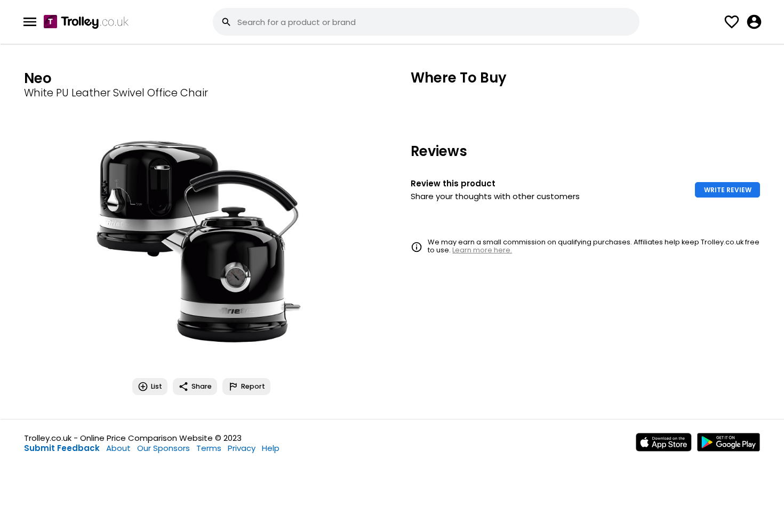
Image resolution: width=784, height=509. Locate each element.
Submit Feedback (62, 448)
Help (270, 448)
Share (201, 386)
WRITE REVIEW (727, 189)
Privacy (241, 448)
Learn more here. (482, 250)
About (118, 448)
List (156, 386)
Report (253, 386)
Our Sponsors (163, 448)
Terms (208, 448)
